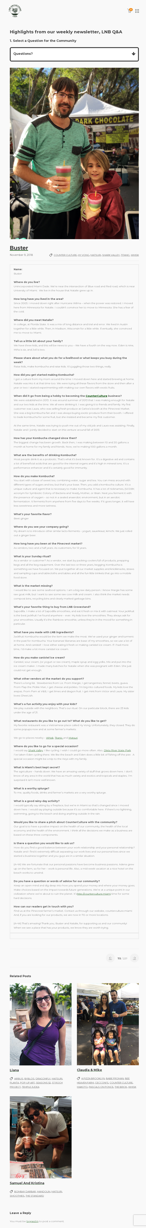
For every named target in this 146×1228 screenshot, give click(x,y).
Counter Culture (65, 255)
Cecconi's (101, 1082)
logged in (32, 1221)
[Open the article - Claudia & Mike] (108, 1024)
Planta (14, 1082)
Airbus (18, 1078)
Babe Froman (115, 1078)
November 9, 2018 (21, 255)
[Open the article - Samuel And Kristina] (41, 1137)
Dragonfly (43, 1078)
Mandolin (43, 1191)
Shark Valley (111, 255)
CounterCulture (96, 396)
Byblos (29, 1078)
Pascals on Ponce (101, 1086)
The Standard (35, 1195)
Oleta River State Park (117, 750)
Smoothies (17, 1195)
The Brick (121, 1086)
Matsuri (95, 255)
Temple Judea (30, 1086)
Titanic (125, 255)
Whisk (135, 255)
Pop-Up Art (27, 1082)
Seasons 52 (43, 1082)
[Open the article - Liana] (41, 1024)
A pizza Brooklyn (93, 1078)
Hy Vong (83, 255)
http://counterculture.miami (94, 893)
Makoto (82, 1086)
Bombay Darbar (25, 1191)
